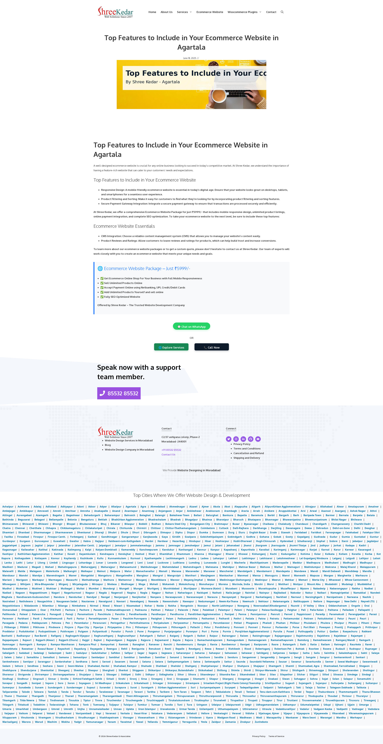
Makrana (330, 567)
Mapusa (315, 575)
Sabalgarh (8, 653)
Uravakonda (167, 709)
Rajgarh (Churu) (68, 640)
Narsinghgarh (313, 597)
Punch (129, 631)
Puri (204, 631)
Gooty (289, 536)
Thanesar (21, 696)
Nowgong (243, 605)
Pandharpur (158, 614)
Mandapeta (283, 571)
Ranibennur (229, 644)
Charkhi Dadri (362, 524)
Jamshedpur (192, 545)
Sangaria (284, 657)
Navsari (121, 601)
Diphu (179, 532)
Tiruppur (267, 700)
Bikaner (115, 524)
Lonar (99, 562)
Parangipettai (356, 614)
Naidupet (202, 592)
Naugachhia (44, 601)
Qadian (334, 631)
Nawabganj (137, 601)
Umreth (68, 709)
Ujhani (339, 704)
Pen (68, 623)
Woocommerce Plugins (242, 12)
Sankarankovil (342, 657)
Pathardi (224, 618)
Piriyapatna (115, 627)
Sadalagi (39, 653)
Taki (298, 687)
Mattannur (125, 579)
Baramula (257, 515)
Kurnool (135, 558)
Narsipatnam (335, 597)
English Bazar (257, 532)
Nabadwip (319, 588)
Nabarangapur (339, 588)
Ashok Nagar (358, 511)
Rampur (41, 644)
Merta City (318, 579)
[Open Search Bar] (282, 12)
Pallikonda (8, 614)
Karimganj (280, 549)
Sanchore (204, 657)
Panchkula (104, 614)
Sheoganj (63, 670)
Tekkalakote (223, 691)
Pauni (351, 618)
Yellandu (153, 722)
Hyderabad (286, 541)
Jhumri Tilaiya (298, 545)
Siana (98, 674)
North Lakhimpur (222, 605)
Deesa (308, 528)
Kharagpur (214, 554)
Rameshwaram (322, 640)
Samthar (160, 657)
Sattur (228, 661)
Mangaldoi (87, 575)
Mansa (257, 575)
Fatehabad (351, 532)
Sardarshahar (63, 661)
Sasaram (120, 661)
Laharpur (218, 558)
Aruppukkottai (287, 511)
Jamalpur (120, 545)
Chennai (20, 528)
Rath (303, 644)
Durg (231, 532)
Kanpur (215, 549)
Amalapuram (356, 506)
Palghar (292, 610)
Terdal (297, 691)
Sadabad (24, 653)
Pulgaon (83, 631)
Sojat (325, 678)
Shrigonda (24, 674)
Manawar (209, 571)
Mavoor (175, 579)
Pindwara (54, 627)
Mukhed (37, 588)
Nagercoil (117, 592)
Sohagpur (300, 678)
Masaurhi (71, 579)
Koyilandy (70, 558)
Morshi (258, 584)
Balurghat (212, 515)
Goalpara (190, 536)
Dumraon (218, 532)
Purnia (227, 631)
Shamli (290, 666)
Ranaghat (139, 644)
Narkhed (281, 597)
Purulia (277, 631)
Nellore (317, 601)
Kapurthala (248, 549)
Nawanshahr (170, 601)
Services (182, 12)
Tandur (77, 691)
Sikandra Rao (227, 674)
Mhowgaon (9, 584)
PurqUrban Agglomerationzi (252, 631)
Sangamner (249, 657)
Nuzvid (295, 605)
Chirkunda (126, 528)
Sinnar (52, 678)
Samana (64, 657)
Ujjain (351, 704)
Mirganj (63, 584)
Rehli (124, 648)
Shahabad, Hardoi (98, 666)
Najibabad (280, 592)
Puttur (321, 631)
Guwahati (59, 541)
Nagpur (156, 592)
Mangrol (158, 575)
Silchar (301, 674)
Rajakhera (323, 635)
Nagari (55, 592)
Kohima (305, 554)
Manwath (300, 575)
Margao (328, 575)
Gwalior (74, 541)
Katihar (58, 554)
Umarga (364, 704)
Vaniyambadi (84, 713)
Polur (207, 627)
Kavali (71, 554)
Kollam (343, 554)
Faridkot (316, 532)
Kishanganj (259, 554)
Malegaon (36, 571)
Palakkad (208, 610)
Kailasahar (27, 549)
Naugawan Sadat (66, 601)
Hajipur (99, 541)
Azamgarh (42, 515)
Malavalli (7, 571)
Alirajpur (310, 506)
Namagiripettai (339, 592)
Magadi (36, 567)
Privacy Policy (242, 444)
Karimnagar (298, 549)
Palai (195, 610)
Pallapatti (364, 610)
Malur (128, 571)
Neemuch (248, 601)
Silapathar (286, 674)
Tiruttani (292, 700)
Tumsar (155, 704)
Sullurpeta (337, 683)
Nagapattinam (38, 592)
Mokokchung (187, 584)
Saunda (240, 661)
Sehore (19, 666)
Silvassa (338, 674)
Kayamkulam (87, 554)
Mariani (7, 579)
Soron (71, 683)
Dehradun (322, 528)
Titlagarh (7, 704)
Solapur (348, 678)
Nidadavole (31, 605)
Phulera (325, 623)
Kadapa (350, 545)
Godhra (250, 536)
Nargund (246, 597)
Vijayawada (321, 713)
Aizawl (193, 506)
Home (152, 12)
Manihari (190, 575)
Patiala (250, 618)
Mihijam (25, 584)
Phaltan (281, 623)
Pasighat (156, 618)
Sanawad (188, 657)
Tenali (238, 691)
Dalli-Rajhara (241, 528)
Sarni (95, 661)
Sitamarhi (199, 678)
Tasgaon (196, 691)
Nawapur (188, 601)
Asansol (326, 511)
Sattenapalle (212, 661)
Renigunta (138, 648)
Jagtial (39, 545)
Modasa (112, 584)
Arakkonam (213, 511)
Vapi (98, 713)
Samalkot (49, 657)
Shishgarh (298, 670)
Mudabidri (331, 584)
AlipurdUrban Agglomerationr (283, 506)
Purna (214, 631)
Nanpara (155, 597)
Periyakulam (161, 623)
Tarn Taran (180, 691)
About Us (166, 12)
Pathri (237, 618)
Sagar (140, 653)
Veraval (236, 713)
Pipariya (98, 627)
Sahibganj (262, 653)
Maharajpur (108, 567)
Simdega (352, 674)
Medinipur (261, 579)
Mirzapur (97, 584)
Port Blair (309, 627)
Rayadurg (80, 648)
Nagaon (20, 592)
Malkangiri (70, 571)
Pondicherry (222, 627)
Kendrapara (107, 554)
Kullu (100, 558)
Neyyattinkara (11, 605)
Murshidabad (171, 588)
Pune (140, 631)
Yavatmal (126, 722)
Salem (8, 657)
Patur (340, 618)
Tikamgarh (9, 700)
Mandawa (300, 571)
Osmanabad (9, 610)
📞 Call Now (212, 347)
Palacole (183, 610)
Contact (271, 12)
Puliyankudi (99, 631)
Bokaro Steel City (175, 524)
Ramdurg (303, 640)
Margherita (344, 575)
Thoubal (333, 696)
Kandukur (168, 549)
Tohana (74, 704)
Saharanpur (183, 653)
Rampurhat (107, 644)
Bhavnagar (271, 519)
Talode (26, 691)
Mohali (154, 584)
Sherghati (108, 670)
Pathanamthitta (187, 618)
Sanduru (233, 657)
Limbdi (54, 562)
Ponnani (239, 627)
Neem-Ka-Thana (228, 601)
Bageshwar (73, 515)
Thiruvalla (232, 696)
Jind (313, 545)
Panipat (229, 614)
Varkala (125, 713)
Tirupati (252, 700)
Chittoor (156, 528)
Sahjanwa (279, 653)
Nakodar (295, 592)
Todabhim (39, 704)
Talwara (39, 691)
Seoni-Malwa (75, 666)
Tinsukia (74, 700)
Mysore (304, 588)
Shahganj (191, 666)
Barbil (271, 515)
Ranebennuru (184, 644)
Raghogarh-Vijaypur (78, 635)
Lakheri (233, 558)
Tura (189, 704)
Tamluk (52, 691)
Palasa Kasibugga (272, 610)
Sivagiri (259, 678)
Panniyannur (258, 614)
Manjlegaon (208, 575)
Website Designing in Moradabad (198, 470)
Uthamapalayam (228, 709)
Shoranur (8, 674)
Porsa (295, 627)
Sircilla (64, 678)
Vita (161, 717)
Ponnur (266, 627)
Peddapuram (39, 623)
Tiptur (87, 700)
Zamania (230, 722)
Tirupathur (237, 700)
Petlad (238, 623)
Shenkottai (47, 670)
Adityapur (67, 506)
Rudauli (340, 648)
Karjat (313, 549)
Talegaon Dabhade (341, 687)
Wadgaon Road (226, 717)
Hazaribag (178, 541)
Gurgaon (25, 541)
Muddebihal (364, 584)
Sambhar (129, 657)
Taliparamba (10, 691)
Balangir (160, 515)
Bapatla (242, 515)
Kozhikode (86, 558)
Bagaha (57, 515)
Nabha (356, 588)
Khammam (183, 554)
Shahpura (243, 666)
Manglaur (142, 575)
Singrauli (38, 678)
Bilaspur (129, 524)
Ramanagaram (257, 640)
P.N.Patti (55, 610)
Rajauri (27, 640)
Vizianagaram (176, 717)
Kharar (230, 554)
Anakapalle (101, 511)
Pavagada (8, 623)
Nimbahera (79, 605)
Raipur (214, 635)
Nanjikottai (139, 597)
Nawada (153, 601)
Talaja (309, 687)
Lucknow (163, 562)
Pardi (36, 618)
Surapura (120, 687)
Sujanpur (321, 683)
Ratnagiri (340, 644)
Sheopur (93, 670)
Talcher (321, 687)
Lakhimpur (248, 558)
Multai (80, 588)
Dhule (124, 532)
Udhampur (289, 704)
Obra (321, 605)
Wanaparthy (273, 717)
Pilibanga (10, 627)
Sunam (39, 687)
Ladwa (205, 558)
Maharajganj (88, 567)
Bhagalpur (191, 519)
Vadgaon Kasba (323, 709)
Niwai (106, 605)
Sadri (69, 653)
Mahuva (265, 567)
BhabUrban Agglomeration (127, 519)
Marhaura (361, 575)
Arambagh (230, 511)
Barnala (344, 515)
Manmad (242, 575)
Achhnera (23, 506)
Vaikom (23, 713)
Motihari (283, 584)
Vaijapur (9, 713)
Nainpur (264, 592)
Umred (55, 709)
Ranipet (245, 644)
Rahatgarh (146, 635)
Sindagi (366, 674)
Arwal (313, 511)
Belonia (72, 519)
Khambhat (165, 554)
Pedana (23, 623)
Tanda (65, 691)
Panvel (288, 614)
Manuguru (271, 575)
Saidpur (293, 653)
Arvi (303, 511)
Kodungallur (288, 554)
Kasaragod (364, 549)
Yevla (204, 722)
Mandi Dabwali (331, 571)
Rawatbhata (9, 648)
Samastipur (80, 657)
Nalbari (321, 592)
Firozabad (23, 536)
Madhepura (313, 562)
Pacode (98, 610)
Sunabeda (25, 687)
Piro (128, 627)
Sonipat (36, 683)
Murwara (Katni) (211, 588)
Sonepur (7, 683)
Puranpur (191, 631)
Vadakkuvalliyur (285, 709)
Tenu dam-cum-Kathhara (275, 691)
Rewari (220, 648)
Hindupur (194, 541)
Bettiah (102, 519)
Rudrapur (355, 648)
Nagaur (90, 592)
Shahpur (228, 666)
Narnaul (296, 597)
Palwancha (38, 614)
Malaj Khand (348, 567)
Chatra (6, 528)
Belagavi (39, 519)
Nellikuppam (301, 601)
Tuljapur (114, 704)
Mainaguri (293, 567)
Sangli (298, 657)
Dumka (203, 532)
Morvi (270, 584)
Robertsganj (262, 648)
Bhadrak (175, 519)
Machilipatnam (259, 562)
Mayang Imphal (193, 579)
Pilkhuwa (38, 627)
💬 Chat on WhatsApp (191, 326)
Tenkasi (250, 691)
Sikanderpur (207, 674)
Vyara (209, 717)
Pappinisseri (304, 614)
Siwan (286, 678)
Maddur (297, 562)
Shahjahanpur (209, 666)
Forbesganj (76, 536)
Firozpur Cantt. (57, 536)
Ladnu (192, 558)
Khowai (243, 554)
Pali (303, 610)
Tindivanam (57, 700)
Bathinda (8, 519)
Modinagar (127, 584)
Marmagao (55, 579)
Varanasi (110, 713)
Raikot (201, 635)
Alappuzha (240, 506)
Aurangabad (24, 515)
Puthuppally (305, 631)
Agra (143, 506)
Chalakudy (284, 524)
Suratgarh (147, 687)
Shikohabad (205, 670)
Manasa (176, 571)
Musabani (231, 588)
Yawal (139, 722)
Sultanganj (354, 683)
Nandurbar (75, 597)
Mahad (49, 567)
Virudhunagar (86, 717)
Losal (150, 562)
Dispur (191, 532)
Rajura (189, 640)
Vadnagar (358, 709)
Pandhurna (177, 614)
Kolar (317, 554)
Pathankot (208, 618)
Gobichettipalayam (211, 536)
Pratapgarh (354, 627)
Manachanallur (145, 571)
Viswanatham (146, 717)
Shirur (284, 670)
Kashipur (7, 554)
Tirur (279, 700)
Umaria (6, 709)
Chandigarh (320, 524)
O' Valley (309, 605)
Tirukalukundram (179, 700)
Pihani (365, 623)
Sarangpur (44, 661)
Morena (223, 584)
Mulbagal (66, 588)
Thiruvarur (297, 696)
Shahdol (176, 666)
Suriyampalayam (210, 687)
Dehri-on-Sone (341, 528)
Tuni (179, 704)
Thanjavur (54, 696)
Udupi (327, 704)
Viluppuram (9, 717)
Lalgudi (350, 558)
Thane (8, 696)
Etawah (285, 532)
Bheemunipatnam (316, 519)
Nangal (105, 597)
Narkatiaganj (264, 597)
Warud (39, 722)
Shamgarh (275, 666)
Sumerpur (8, 687)
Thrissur (347, 696)
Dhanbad (23, 532)
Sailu (317, 653)
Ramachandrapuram (209, 640)
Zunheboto (261, 722)
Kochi (273, 554)
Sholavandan (350, 670)
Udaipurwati (233, 704)
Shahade (146, 666)
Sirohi (121, 678)
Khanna (199, 554)
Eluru (242, 532)
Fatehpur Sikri (371, 532)
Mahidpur (228, 567)
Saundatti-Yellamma (262, 661)
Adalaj (37, 506)
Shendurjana (28, 670)
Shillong (222, 670)
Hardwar (163, 541)
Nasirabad (8, 601)
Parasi (373, 614)
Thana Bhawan (371, 691)
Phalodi (267, 623)
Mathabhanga (90, 579)
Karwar (349, 549)
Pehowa (56, 623)
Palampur (224, 610)
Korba (368, 554)
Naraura (212, 597)
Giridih (176, 536)
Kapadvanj (230, 549)
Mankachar (226, 575)
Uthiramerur (250, 709)
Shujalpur (85, 674)
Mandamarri (264, 571)
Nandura (59, 597)
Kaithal (43, 549)
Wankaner (292, 717)
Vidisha (249, 713)
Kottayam (41, 558)
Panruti (275, 614)
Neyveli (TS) (367, 601)
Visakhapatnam (109, 717)
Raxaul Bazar (45, 648)
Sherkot (123, 670)
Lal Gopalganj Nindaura (313, 558)
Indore (333, 541)
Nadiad (6, 592)
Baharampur (112, 515)
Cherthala (35, 528)
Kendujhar (124, 554)
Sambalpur (98, 657)
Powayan (324, 627)
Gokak (277, 536)
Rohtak (300, 648)
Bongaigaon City (200, 524)
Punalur (116, 631)
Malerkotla (52, 571)
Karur (337, 549)
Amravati (43, 511)
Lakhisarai (266, 558)
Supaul (91, 687)
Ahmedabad (158, 506)
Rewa (208, 648)
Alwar (340, 506)
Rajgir (85, 640)
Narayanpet (229, 597)
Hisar (208, 541)
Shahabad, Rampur (125, 666)
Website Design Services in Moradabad (129, 440)
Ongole (355, 605)
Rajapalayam (10, 640)
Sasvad (134, 661)
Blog (108, 444)
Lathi (19, 562)
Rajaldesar (340, 635)
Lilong (41, 562)
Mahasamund (128, 567)
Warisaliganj (10, 722)
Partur (80, 618)
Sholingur (369, 670)
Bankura (228, 515)
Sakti (364, 653)
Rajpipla (132, 640)
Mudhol (7, 588)
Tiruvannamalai (311, 700)
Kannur (201, 549)
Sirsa (144, 678)
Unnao (118, 709)
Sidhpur (150, 674)
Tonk (86, 704)
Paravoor (7, 618)
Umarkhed (22, 709)
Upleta (130, 709)
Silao (273, 674)
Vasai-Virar (140, 713)
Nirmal (94, 605)
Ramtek (123, 644)
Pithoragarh (178, 627)
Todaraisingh (57, 704)
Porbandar (281, 627)
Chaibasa (268, 524)
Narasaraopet (194, 597)
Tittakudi (23, 704)
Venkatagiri (221, 713)
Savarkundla (313, 661)
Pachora (70, 610)
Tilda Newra (27, 700)
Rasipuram (260, 644)
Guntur (374, 536)
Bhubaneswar (88, 524)
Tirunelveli (219, 700)
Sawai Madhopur (348, 661)
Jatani (218, 545)
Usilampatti (206, 709)
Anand (116, 511)
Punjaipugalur (173, 631)
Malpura (115, 571)
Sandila (218, 657)
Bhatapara (254, 519)
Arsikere (269, 511)
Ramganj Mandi (345, 640)
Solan (335, 678)
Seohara (48, 666)
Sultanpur (372, 683)
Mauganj (141, 579)
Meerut (276, 579)
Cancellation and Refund (249, 453)
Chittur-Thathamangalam (180, 528)
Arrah (256, 511)
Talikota (361, 687)
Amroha (85, 511)
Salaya (375, 653)
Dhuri (135, 532)
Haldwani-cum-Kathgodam (124, 541)
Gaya (165, 536)
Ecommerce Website (210, 12)
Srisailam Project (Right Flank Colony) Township (232, 683)
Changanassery (340, 524)
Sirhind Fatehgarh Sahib (87, 678)
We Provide (170, 470)
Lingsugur (68, 562)
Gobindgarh (235, 536)
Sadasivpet (54, 653)
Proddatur (8, 631)
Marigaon (22, 579)
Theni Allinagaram (137, 696)
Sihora (192, 674)
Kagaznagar (9, 549)
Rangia (201, 644)
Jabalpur (357, 541)
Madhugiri (349, 562)
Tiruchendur (114, 700)
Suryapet (230, 687)
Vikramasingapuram (361, 713)
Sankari (360, 657)
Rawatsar (27, 648)
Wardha (341, 717)
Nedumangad (206, 601)
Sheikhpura (9, 670)
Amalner (373, 506)
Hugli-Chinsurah (266, 541)
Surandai (104, 687)
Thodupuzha (315, 696)
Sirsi (169, 678)
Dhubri (112, 532)
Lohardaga (85, 562)
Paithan (156, 610)
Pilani (376, 623)
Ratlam (325, 644)
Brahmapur (221, 524)
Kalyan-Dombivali (106, 549)
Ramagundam (235, 640)
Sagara (153, 653)
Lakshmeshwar (286, 558)
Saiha (306, 653)
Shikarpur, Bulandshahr (179, 670)
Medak (211, 579)
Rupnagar (371, 648)
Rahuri (161, 635)
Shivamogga (316, 670)
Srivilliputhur (273, 683)
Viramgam (44, 717)
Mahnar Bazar (247, 567)
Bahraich (129, 515)
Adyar (103, 506)
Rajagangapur (283, 635)
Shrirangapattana (64, 674)
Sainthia (329, 653)
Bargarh (284, 515)
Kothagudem (22, 558)
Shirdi (247, 670)
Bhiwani (43, 524)
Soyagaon (85, 683)
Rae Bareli (41, 635)
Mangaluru (105, 575)
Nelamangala (281, 601)
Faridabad (301, 532)
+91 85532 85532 (171, 449)
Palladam (348, 610)
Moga (142, 584)
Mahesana (212, 567)
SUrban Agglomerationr (172, 687)
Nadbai (368, 588)
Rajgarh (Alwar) (45, 640)
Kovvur (55, 558)
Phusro (352, 623)
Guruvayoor (42, 541)
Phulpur (339, 623)
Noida (160, 605)
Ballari (198, 515)
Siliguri (314, 674)
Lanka (8, 562)
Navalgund (105, 601)
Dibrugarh (150, 532)
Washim (52, 722)
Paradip (320, 614)
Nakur (309, 592)
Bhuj (103, 524)
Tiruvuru (354, 700)
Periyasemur (181, 623)
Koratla (356, 554)
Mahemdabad (170, 567)
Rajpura (146, 640)
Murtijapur (190, 588)
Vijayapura (303, 713)
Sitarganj (228, 678)
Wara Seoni (309, 717)
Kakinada (57, 549)
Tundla (169, 704)
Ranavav (154, 644)
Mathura (108, 579)
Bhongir (57, 524)
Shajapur (258, 666)
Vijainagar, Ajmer (269, 713)
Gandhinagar (109, 536)
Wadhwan (246, 717)
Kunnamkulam (117, 558)
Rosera (327, 648)
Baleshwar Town (179, 515)
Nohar (148, 605)
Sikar (262, 674)
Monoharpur (206, 584)
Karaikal (264, 549)
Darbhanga (260, 528)
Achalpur (7, 506)
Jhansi (247, 545)
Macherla (240, 562)
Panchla (120, 614)
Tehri (208, 691)
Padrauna (141, 610)
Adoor (91, 506)
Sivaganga (244, 678)
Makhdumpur (312, 567)
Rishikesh (234, 648)
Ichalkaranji (304, 541)
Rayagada (96, 648)
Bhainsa (207, 519)
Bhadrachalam (157, 519)
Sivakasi (273, 678)
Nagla (143, 592)
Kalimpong (74, 549)
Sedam (6, 666)
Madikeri (7, 567)
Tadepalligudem (249, 687)
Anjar (179, 511)
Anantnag (148, 511)
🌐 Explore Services (171, 347)
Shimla (235, 670)
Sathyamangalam (178, 661)
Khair (152, 554)
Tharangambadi (112, 696)
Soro (60, 683)
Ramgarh (364, 640)
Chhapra (51, 528)
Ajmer (205, 506)
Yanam (112, 722)
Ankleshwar (194, 511)
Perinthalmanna (139, 623)
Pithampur (141, 627)
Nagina (131, 592)
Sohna (314, 678)
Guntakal (359, 536)
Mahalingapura (67, 567)
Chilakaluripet (93, 528)
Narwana (352, 597)
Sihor (181, 674)
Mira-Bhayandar (44, 584)
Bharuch (238, 519)
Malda (21, 571)
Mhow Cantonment (356, 579)
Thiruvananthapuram (273, 696)
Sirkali (110, 678)
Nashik (367, 597)
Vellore (205, 713)
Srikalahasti (141, 683)
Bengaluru (87, 519)
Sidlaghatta (166, 674)
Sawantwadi (370, 661)
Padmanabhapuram (118, 610)
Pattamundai (292, 618)
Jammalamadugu (140, 545)
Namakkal (359, 592)
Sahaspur (214, 653)
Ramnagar (8, 644)
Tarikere (165, 691)
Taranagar (123, 691)
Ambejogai (8, 511)
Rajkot (98, 640)
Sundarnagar (74, 687)
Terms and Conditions (247, 448)
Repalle (179, 648)
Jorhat (337, 545)
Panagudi (55, 614)
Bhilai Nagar (338, 519)
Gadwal (92, 536)
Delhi (357, 528)
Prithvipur (371, 627)
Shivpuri (333, 670)
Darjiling (276, 528)
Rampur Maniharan (63, 644)
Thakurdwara (326, 691)
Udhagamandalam (267, 704)
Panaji (69, 614)
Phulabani (310, 623)
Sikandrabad (247, 674)
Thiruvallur (249, 696)
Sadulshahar (99, 653)
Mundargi (109, 588)
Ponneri (253, 627)
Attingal (7, 515)
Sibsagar (111, 674)
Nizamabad (133, 605)
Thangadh (38, 696)
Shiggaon (138, 670)
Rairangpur (229, 635)
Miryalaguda (80, 584)
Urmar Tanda (187, 709)
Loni (140, 562)
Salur (19, 657)
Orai (367, 605)
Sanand (174, 657)
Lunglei (225, 562)
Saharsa (200, 653)
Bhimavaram (10, 524)
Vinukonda (27, 717)
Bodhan (156, 524)
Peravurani (99, 623)
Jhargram (261, 545)
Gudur (333, 536)
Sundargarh (55, 687)
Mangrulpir (174, 575)
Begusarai (24, 519)
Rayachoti (64, 648)
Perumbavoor (221, 623)
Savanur (296, 661)
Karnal (325, 549)
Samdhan (145, 657)
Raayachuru (350, 631)
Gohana (264, 536)
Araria (245, 511)
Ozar (43, 610)
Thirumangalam (162, 696)
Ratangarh (289, 644)
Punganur (154, 631)
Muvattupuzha (267, 588)
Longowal (127, 562)
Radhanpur (23, 635)
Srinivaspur (174, 683)
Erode (273, 532)
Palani (238, 610)
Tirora (98, 700)
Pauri (363, 618)
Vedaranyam (174, 713)
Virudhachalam (64, 717)
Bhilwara (356, 519)
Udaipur (216, 704)
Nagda (103, 592)
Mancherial (226, 571)
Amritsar (70, 511)
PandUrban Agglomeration (204, 614)
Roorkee (314, 648)
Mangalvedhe (124, 575)
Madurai (22, 567)
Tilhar (42, 700)
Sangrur (325, 657)
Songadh (22, 683)
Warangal (326, 717)
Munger (138, 588)
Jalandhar (64, 545)
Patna (262, 618)
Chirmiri (141, 528)
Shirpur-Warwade (265, 670)
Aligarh (256, 506)
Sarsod (106, 661)
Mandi (314, 571)
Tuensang (99, 704)
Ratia (313, 644)
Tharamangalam (88, 696)
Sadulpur (81, 653)
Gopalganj (303, 536)
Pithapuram (159, 627)
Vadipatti (342, 709)
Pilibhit (24, 627)
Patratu (274, 618)
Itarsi (345, 541)
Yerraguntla (189, 722)
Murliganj (153, 588)
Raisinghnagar (261, 635)
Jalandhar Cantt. (85, 545)
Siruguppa (182, 678)
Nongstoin (186, 605)
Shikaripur (154, 670)
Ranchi (168, 644)
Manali (163, 571)
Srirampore (192, 683)
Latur (30, 562)
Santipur (28, 661)
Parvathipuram (98, 618)
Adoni (80, 506)
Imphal (320, 541)
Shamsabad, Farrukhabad (339, 666)
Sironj (133, 678)
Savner (329, 661)
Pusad (290, 631)
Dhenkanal (84, 532)
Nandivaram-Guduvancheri (32, 597)
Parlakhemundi (53, 618)
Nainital (250, 592)
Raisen (244, 635)
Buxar (236, 524)
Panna (242, 614)
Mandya (37, 575)
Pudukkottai (26, 631)
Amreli (57, 511)
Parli (69, 618)
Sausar (283, 661)
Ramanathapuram (282, 640)
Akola (216, 506)
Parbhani (23, 618)
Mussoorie (248, 588)
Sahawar (246, 653)
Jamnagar (175, 545)
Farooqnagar (333, 532)
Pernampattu (201, 623)
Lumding (194, 562)
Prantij (339, 627)
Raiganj (174, 635)
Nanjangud (121, 597)
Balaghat (145, 515)
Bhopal (71, 524)
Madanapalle (280, 562)
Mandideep (351, 571)
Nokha (172, 605)
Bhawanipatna (292, 519)
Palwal (24, 614)
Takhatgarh (285, 687)
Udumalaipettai (309, 704)
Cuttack (223, 528)
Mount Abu (314, 584)
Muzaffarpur (288, 588)
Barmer (330, 515)
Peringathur (118, 623)
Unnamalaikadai (99, 709)
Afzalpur (116, 506)
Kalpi (88, 549)
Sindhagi (7, 678)
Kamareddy (128, 549)
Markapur (38, 579)
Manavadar (192, 571)
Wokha (65, 722)
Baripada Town (312, 515)
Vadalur (304, 709)
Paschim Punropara (135, 618)
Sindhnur (23, 678)
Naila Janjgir (233, 592)
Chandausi (301, 524)
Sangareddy (267, 657)
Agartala (131, 506)
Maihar (278, 567)
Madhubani (332, 562)
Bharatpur (222, 519)
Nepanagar (333, 601)
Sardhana (81, 661)
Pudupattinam (47, 631)
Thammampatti (348, 691)
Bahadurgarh (92, 515)
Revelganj (194, 648)
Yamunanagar (94, 722)
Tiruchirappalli (155, 700)
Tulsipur (128, 704)
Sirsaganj (156, 678)
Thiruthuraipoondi (210, 696)
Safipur (128, 653)
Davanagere (293, 528)
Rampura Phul (87, 644)
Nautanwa (88, 601)
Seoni (60, 666)
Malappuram (368, 567)
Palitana (333, 610)
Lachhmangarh (175, 558)
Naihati (216, 592)
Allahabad (326, 506)
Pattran (308, 618)
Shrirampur (42, 674)
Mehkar (289, 579)
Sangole (311, 657)
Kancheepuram (148, 549)
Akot (227, 506)
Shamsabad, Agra (308, 666)
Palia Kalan (317, 610)
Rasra (275, 644)
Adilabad (51, 506)
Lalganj (336, 558)
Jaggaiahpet (9, 545)
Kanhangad (186, 549)
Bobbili (143, 524)
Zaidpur (216, 722)
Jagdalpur (373, 541)
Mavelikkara (158, 579)
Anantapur (131, 511)
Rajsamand (161, 640)
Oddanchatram (338, 605)
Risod (247, 648)
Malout (101, 571)
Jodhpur (324, 545)
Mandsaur (8, 575)
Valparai (37, 713)
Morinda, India (241, 584)
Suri (193, 687)
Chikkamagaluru (70, 528)
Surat (133, 687)
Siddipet (126, 674)
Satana (146, 661)
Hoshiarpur (222, 541)
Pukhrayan (67, 631)
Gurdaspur (8, 541)
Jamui (207, 545)
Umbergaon (40, 709)
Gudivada (319, 536)
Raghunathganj (103, 635)
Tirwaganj (370, 700)
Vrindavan (195, 717)
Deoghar (370, 528)
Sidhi (138, 674)
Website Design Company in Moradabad (129, 449)
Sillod (325, 674)
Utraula (266, 709)
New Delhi (350, 601)
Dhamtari (8, 532)
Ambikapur (26, 511)
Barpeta (358, 515)
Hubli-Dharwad (242, 541)
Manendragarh (55, 575)
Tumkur (142, 704)
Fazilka (8, 536)
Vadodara (373, 709)
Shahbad (161, 666)
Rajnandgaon (114, 640)
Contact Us (168, 454)
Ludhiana (178, 562)
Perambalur (81, 623)
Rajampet (357, 635)
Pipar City (83, 627)
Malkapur (87, 571)
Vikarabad (338, 713)
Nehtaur (263, 601)
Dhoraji (99, 532)
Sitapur (213, 678)
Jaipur (50, 545)
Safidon (115, 653)
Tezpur (310, 691)
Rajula (177, 640)
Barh (296, 515)
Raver (368, 644)
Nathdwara (26, 601)
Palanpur (251, 610)
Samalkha (33, 657)
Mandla (367, 571)
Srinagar (158, 683)
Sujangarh (305, 683)
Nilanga (63, 605)
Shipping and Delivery (247, 457)
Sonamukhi (364, 678)
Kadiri (362, 545)
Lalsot (376, 558)
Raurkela (355, 644)
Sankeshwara (10, 661)
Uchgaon (201, 704)
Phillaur (295, 623)
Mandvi (23, 575)
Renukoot (155, 648)
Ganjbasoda (150, 536)
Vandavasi (65, 713)
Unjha (81, 709)
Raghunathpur (127, 635)
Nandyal (91, 597)
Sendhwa (32, 666)
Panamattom (85, 614)
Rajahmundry (304, 635)
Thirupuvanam (186, 696)
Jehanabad (233, 545)
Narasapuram (173, 597)
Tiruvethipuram (335, 700)
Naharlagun (185, 592)
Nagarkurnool (72, 592)
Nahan (169, 592)
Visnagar (128, 717)
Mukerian (22, 588)
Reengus (112, 648)
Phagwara (252, 623)
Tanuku (90, 691)
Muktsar (51, 588)
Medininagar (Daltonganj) (235, 579)
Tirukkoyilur (201, 700)
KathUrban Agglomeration (34, 554)
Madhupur (366, 562)
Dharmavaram (64, 532)
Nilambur (48, 605)
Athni (373, 511)
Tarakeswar (106, 691)
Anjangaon (165, 511)
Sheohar (79, 670)
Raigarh (188, 635)
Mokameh (168, 584)
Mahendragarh (192, 567)
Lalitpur (364, 558)
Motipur (298, 584)
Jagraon (26, 545)
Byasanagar (251, 524)
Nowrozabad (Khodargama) (270, 605)
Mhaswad (335, 579)
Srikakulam (123, 683)
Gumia (346, 536)
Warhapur (356, 717)
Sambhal (114, 657)
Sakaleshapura (348, 653)
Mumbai (94, 588)
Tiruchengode (134, 700)
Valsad (51, 713)
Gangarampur (130, 536)
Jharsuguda (278, 545)
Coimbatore (208, 528)
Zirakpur (245, 722)
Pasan (115, 618)
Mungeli (124, 588)
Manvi (286, 575)
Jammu (160, 545)
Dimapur (165, 532)
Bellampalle (56, 519)
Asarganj (340, 511)
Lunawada (210, 562)
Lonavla (112, 562)
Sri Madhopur (103, 683)
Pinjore (69, 627)
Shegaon (364, 666)
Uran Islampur (147, 709)
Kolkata (330, 554)
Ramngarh (25, 644)
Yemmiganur (170, 722)
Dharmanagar (42, 532)
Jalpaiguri (105, 545)
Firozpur (38, 536)
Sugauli (289, 683)
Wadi (259, 717)
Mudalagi (347, 584)
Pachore (84, 610)
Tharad (69, 696)
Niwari (118, 605)
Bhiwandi (28, 524)
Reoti (168, 648)
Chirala (111, 528)
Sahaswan (231, 653)
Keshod (139, 554)
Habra (87, 541)
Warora (26, 722)
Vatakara (156, 713)
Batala (371, 515)
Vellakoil (191, 713)
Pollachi (195, 627)
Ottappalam (28, 610)
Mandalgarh (244, 571)
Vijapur (288, 713)
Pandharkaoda (138, 614)
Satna (196, 661)
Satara (159, 661)
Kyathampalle (153, 558)
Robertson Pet (282, 648)
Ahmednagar (177, 506)
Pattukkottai (325, 618)
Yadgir (78, 722)
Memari (303, 579)
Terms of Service (276, 736)
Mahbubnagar (149, 567)
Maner (73, 575)
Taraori (138, 691)
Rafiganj (56, 635)
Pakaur (169, 610)
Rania (213, 644)
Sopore (49, 683)
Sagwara (166, 653)
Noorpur (202, 605)
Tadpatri (268, 687)
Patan (169, 618)
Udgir (248, 704)
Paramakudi (336, 614)
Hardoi (149, 541)
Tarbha (151, 691)
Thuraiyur (362, 696)
